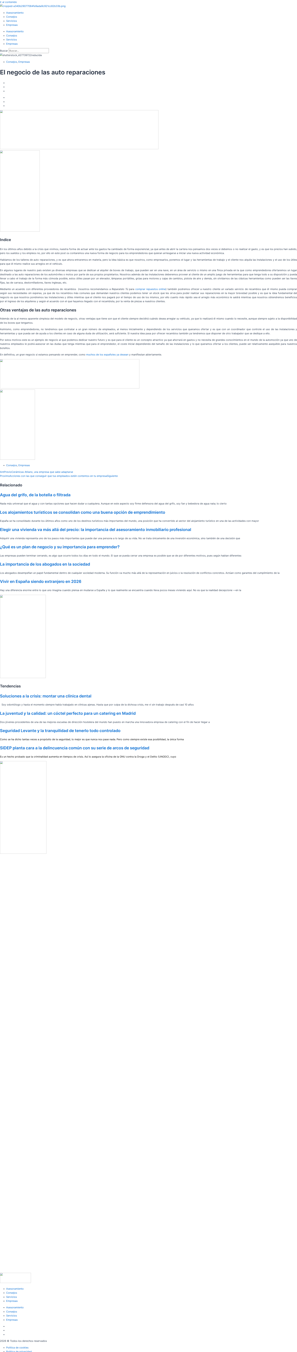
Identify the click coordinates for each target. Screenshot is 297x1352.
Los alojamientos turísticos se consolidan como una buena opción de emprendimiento (82, 512)
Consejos (11, 16)
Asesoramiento (15, 12)
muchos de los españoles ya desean (107, 354)
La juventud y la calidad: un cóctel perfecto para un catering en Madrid (68, 713)
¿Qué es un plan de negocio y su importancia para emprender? (60, 546)
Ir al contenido (8, 2)
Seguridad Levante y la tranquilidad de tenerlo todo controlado (60, 730)
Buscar (4, 50)
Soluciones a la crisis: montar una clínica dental (45, 696)
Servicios (11, 20)
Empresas (12, 24)
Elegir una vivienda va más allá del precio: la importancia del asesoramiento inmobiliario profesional (95, 529)
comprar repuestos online (150, 289)
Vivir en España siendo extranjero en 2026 (40, 581)
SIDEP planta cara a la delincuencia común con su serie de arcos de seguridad (74, 747)
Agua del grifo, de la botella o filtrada (35, 494)
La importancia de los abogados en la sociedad (45, 564)
